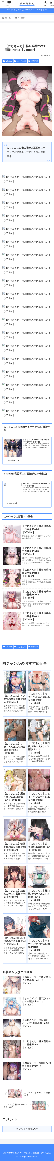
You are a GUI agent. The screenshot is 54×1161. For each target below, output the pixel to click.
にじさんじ (21, 61)
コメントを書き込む (27, 1129)
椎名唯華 (34, 61)
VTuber (9, 61)
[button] (48, 604)
